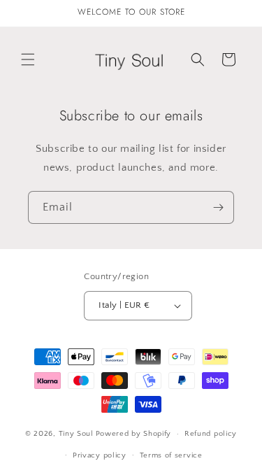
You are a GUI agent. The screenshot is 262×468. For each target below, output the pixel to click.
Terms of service (171, 455)
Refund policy (210, 434)
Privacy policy (99, 455)
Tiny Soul (76, 434)
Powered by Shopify (134, 434)
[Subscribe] (218, 207)
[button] (28, 59)
